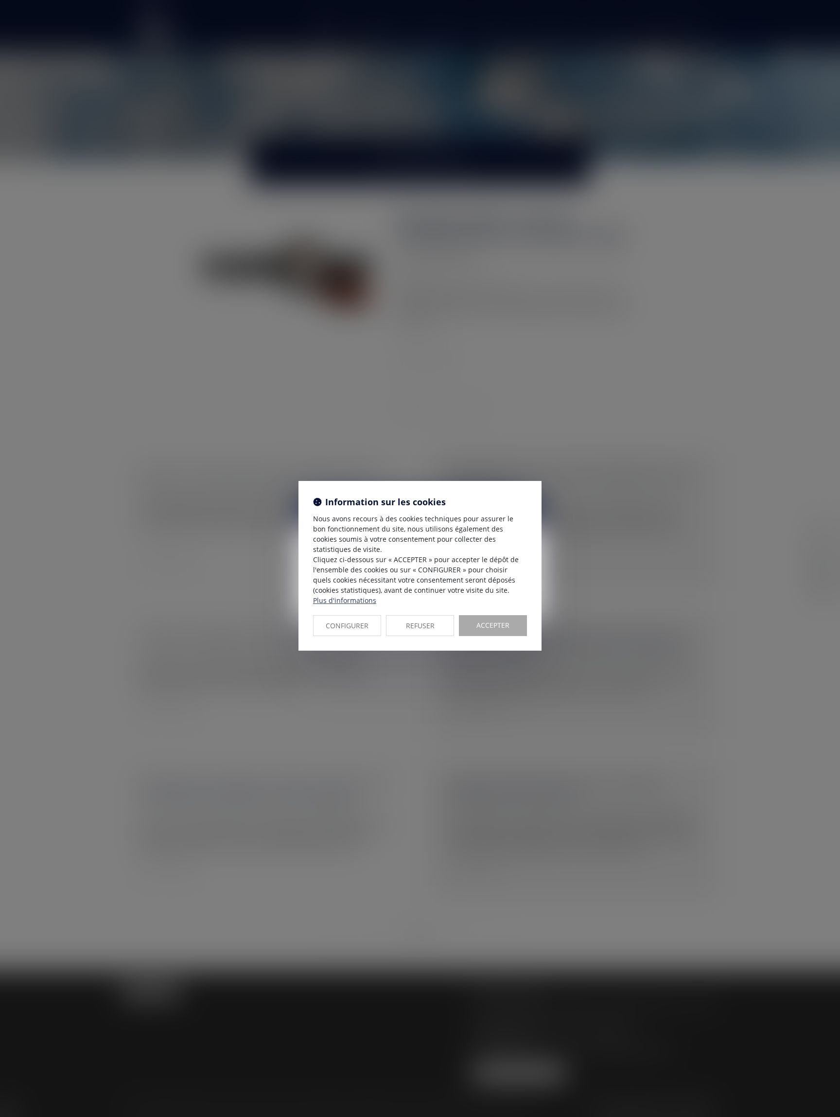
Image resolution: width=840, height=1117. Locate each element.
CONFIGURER (347, 625)
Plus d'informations (344, 600)
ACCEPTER (492, 625)
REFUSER (420, 625)
